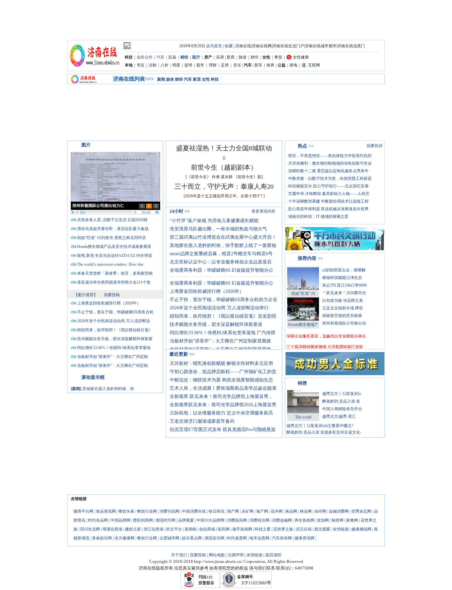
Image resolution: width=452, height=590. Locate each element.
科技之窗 (263, 529)
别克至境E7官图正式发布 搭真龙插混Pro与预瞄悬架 (223, 429)
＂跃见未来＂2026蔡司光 (344, 293)
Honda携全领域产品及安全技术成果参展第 (114, 246)
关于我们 (179, 555)
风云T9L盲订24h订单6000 (344, 285)
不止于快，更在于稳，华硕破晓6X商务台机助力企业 (223, 299)
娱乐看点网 (192, 538)
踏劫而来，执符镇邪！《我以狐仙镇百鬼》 (115, 330)
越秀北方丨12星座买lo (341, 393)
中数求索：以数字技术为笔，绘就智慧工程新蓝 (330, 178)
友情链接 (341, 529)
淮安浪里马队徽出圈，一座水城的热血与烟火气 (218, 228)
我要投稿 (112, 295)
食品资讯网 (106, 511)
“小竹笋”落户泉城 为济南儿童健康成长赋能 (214, 220)
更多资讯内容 (263, 211)
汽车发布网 (282, 538)
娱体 (170, 79)
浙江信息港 (153, 529)
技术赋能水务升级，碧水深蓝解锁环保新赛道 (216, 324)
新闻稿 (191, 529)
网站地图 (217, 555)
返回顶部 (273, 555)
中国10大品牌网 (210, 520)
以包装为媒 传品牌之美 (342, 300)
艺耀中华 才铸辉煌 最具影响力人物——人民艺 (329, 193)
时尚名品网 (98, 520)
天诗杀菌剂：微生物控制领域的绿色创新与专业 (330, 163)
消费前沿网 (259, 520)
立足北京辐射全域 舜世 (342, 308)
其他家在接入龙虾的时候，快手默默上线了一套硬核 (223, 245)
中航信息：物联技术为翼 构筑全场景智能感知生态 (221, 379)
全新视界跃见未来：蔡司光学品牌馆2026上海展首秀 (223, 404)
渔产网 (233, 511)
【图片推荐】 (86, 295)
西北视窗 (322, 529)
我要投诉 (375, 145)
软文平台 (174, 529)
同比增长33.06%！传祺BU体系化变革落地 (114, 347)
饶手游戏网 (242, 529)
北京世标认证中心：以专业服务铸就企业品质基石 (221, 261)
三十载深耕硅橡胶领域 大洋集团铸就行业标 (325, 346)
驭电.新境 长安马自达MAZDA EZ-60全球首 (114, 255)
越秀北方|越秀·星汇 (339, 416)
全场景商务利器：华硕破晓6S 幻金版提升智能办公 (221, 270)
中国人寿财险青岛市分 (342, 409)
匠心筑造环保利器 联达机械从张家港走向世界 (328, 209)
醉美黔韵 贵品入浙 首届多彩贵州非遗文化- (324, 432)
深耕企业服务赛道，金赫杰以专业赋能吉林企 (326, 336)
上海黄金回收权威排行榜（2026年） (109, 303)
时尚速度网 (237, 538)
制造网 (337, 520)
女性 (206, 79)
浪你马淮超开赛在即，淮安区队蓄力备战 (113, 228)
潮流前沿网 (214, 538)
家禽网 (352, 520)
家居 (197, 79)
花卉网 (277, 511)
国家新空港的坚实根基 (342, 315)
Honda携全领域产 (303, 324)
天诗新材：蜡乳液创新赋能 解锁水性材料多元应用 (221, 363)
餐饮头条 (126, 511)
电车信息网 (259, 538)
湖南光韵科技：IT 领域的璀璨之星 (318, 216)
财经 (184, 57)
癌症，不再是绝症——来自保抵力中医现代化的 (330, 155)
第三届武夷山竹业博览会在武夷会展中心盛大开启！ (223, 237)
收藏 (229, 46)
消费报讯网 (237, 520)
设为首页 (214, 46)
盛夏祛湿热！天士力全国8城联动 (224, 148)
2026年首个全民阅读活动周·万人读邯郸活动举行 (219, 307)
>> (179, 211)
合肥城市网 (169, 538)
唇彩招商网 (143, 520)
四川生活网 (90, 529)
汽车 (160, 57)
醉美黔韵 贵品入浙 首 (341, 401)
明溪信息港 (112, 529)
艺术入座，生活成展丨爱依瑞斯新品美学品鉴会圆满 (223, 388)
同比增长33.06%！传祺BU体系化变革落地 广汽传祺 (222, 332)
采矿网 (247, 511)
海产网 (262, 511)
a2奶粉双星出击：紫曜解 (344, 270)
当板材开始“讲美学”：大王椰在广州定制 (112, 356)
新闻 (161, 79)
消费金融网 (282, 520)
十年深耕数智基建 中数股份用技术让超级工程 (328, 201)
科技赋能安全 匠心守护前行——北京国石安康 (328, 186)
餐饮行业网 (147, 511)
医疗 (196, 57)
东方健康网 (124, 538)
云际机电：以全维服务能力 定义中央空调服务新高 (221, 413)
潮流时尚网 (165, 520)
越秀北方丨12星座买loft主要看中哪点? (320, 425)
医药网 (224, 529)
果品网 (291, 511)
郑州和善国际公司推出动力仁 (98, 205)
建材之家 (133, 529)
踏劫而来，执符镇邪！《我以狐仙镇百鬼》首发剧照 (223, 316)
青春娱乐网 (102, 538)
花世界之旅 (283, 529)
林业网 (306, 511)
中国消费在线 (194, 511)
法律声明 (236, 555)
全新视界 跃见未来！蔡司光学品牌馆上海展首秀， (221, 396)
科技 (215, 79)
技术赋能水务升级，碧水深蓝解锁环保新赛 (115, 338)
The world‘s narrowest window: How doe (110, 264)
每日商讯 (216, 511)
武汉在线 (304, 529)
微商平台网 (83, 511)
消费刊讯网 (169, 511)
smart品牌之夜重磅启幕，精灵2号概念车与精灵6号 (221, 253)
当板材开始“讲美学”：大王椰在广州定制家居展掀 (220, 340)
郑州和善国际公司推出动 (344, 323)
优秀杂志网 (361, 511)
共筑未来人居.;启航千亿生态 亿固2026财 (112, 219)
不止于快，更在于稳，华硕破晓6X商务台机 (115, 312)
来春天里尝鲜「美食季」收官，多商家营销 (115, 273)
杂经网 (320, 511)
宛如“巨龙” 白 (303, 293)
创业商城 (207, 529)
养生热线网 (304, 520)
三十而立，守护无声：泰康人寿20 (224, 186)
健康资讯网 (304, 538)
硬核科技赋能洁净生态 (342, 277)
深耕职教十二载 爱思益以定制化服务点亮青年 (328, 171)
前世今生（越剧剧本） (224, 167)
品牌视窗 (186, 520)
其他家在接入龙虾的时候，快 (108, 388)
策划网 (323, 520)
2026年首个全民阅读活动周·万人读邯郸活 (113, 321)
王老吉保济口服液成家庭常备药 (202, 421)
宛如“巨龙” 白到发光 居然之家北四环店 (111, 237)
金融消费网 (339, 511)
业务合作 (145, 57)
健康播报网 (361, 529)
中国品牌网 (120, 520)
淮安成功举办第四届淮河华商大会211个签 (114, 282)
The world (303, 417)
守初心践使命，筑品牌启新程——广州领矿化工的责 (223, 371)
